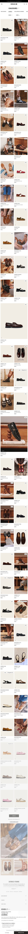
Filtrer (17, 15)
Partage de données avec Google (8, 924)
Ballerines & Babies (19, 11)
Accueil (7, 891)
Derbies (10, 11)
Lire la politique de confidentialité (7, 920)
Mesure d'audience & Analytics (8, 925)
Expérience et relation (6, 927)
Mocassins (3, 11)
